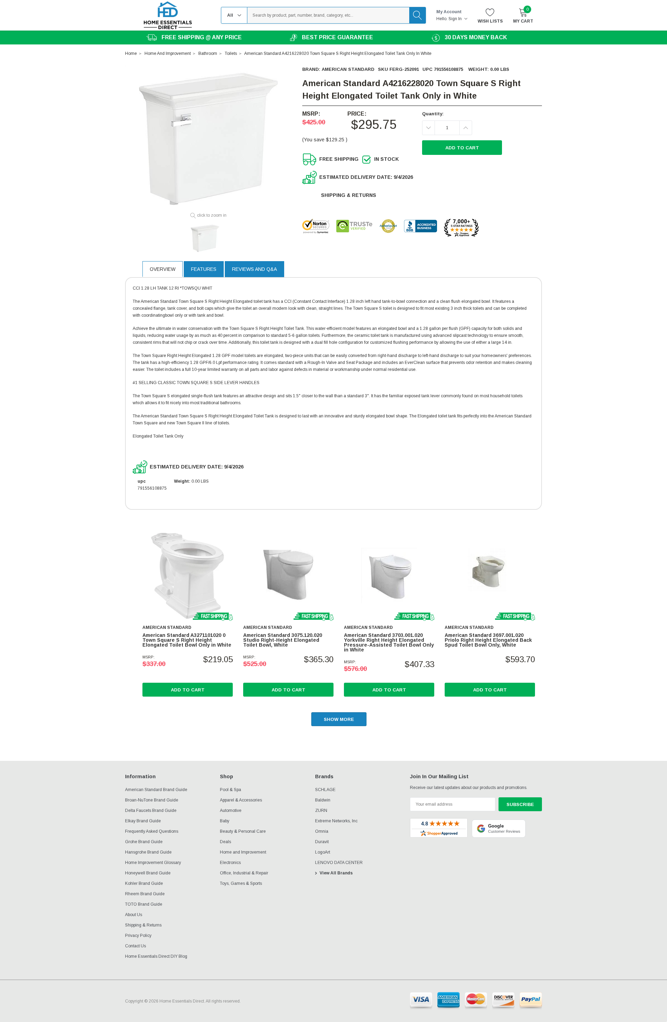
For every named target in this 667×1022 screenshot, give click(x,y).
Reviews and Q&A (254, 269)
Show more (339, 719)
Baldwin (322, 800)
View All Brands (336, 873)
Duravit (322, 841)
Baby (224, 821)
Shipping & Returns (348, 195)
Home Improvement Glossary (153, 862)
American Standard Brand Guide (156, 789)
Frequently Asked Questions (151, 831)
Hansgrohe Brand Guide (148, 852)
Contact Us (135, 946)
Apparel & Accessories (241, 800)
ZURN (321, 810)
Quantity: (433, 113)
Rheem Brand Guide (145, 893)
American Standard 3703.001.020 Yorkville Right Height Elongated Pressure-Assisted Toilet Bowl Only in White (389, 642)
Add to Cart (188, 689)
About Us (133, 914)
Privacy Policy (138, 935)
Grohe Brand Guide (144, 841)
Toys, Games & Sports (241, 883)
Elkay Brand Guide (143, 821)
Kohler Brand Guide (144, 883)
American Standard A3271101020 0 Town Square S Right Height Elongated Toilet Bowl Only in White (186, 640)
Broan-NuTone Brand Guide (151, 800)
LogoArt (322, 852)
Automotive (230, 810)
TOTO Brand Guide (143, 904)
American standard (348, 69)
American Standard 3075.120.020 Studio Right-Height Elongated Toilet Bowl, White (282, 640)
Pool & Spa (230, 789)
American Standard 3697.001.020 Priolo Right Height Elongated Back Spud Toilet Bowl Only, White (488, 640)
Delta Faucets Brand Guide (150, 810)
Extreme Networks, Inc (336, 821)
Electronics (230, 862)
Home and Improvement (243, 852)
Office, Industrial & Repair (244, 873)
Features (203, 269)
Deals (225, 841)
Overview (162, 269)
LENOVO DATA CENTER (339, 862)
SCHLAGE (325, 789)
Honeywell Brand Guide (148, 873)
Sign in (455, 18)
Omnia (321, 831)
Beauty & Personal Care (243, 831)
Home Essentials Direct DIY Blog (156, 956)
